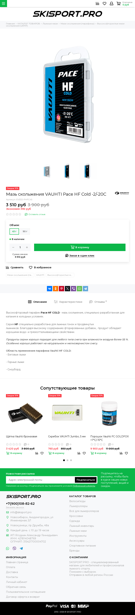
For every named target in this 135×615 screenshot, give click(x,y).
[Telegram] (85, 288)
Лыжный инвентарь (81, 525)
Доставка (12, 572)
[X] (67, 288)
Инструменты (77, 535)
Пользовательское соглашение (26, 591)
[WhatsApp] (79, 288)
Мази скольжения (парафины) (20, 275)
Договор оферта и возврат (23, 596)
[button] (64, 460)
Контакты (12, 577)
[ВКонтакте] (49, 288)
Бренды (74, 550)
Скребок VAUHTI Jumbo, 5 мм (67, 436)
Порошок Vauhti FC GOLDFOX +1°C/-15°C (109, 438)
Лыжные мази (78, 530)
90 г (25, 231)
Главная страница (17, 562)
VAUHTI (40, 275)
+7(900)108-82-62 (20, 504)
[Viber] (73, 288)
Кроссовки (76, 516)
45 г (14, 231)
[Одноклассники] (55, 288)
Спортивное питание (82, 545)
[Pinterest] (61, 288)
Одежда (74, 521)
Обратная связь (16, 587)
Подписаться (86, 479)
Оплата (10, 567)
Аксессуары (76, 540)
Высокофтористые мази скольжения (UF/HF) (60, 275)
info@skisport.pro (21, 512)
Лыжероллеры (78, 506)
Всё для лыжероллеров (84, 511)
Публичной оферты (84, 485)
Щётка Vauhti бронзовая (21, 436)
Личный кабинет (16, 582)
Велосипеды (77, 501)
